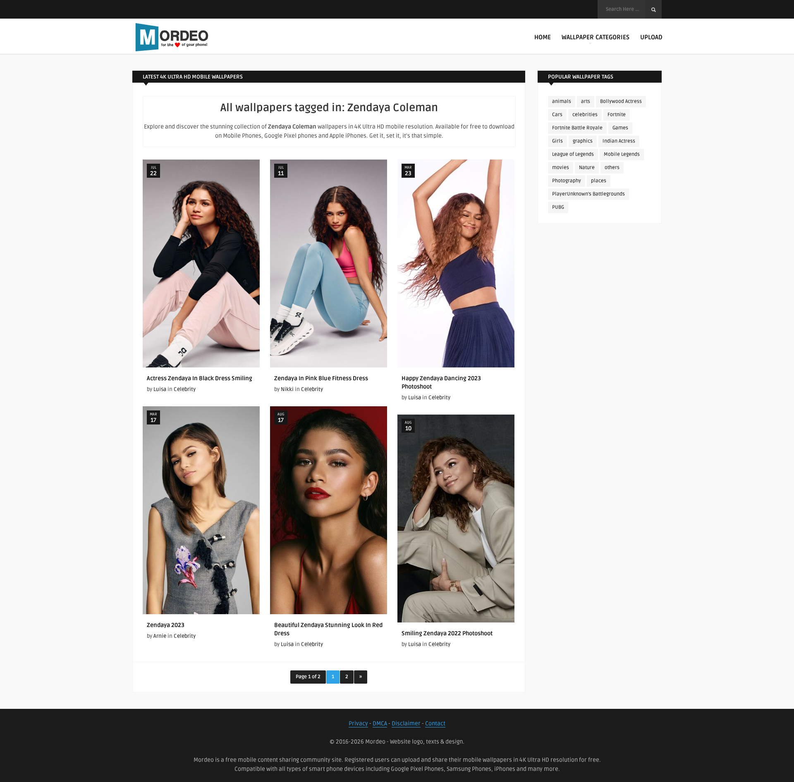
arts (585, 101)
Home (542, 37)
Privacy (358, 723)
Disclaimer (406, 723)
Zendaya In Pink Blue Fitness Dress (321, 378)
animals (561, 101)
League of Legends (573, 154)
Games (620, 128)
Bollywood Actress (621, 101)
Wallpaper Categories (595, 37)
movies (560, 168)
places (598, 181)
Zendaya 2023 (165, 625)
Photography (566, 181)
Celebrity (185, 389)
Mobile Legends (622, 154)
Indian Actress (619, 141)
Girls (557, 141)
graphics (583, 141)
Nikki (287, 389)
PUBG (558, 207)
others (612, 168)
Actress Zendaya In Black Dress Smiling (199, 378)
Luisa (159, 389)
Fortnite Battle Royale (577, 128)
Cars (557, 115)
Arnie (159, 636)
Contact (435, 723)
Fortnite (616, 115)
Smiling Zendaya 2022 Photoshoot (447, 633)
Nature (587, 168)
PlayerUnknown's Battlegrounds (588, 194)
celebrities (585, 115)
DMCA (380, 723)
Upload (651, 37)
